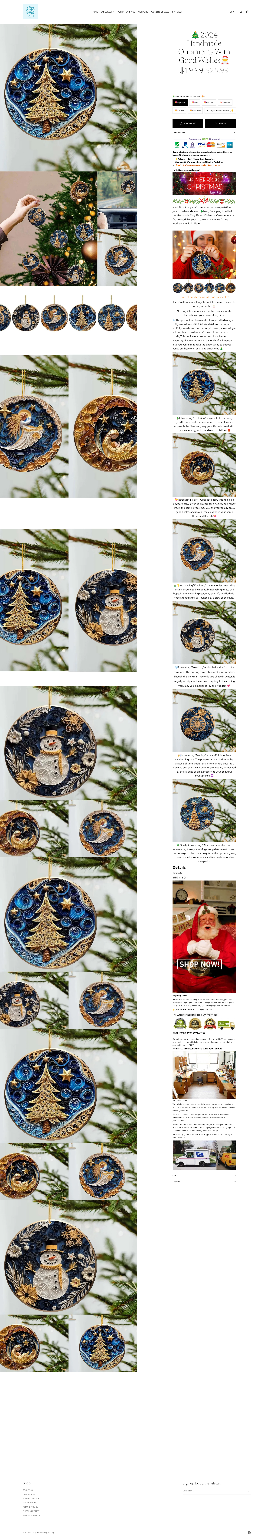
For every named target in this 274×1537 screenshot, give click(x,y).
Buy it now (220, 123)
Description (179, 132)
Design (176, 1181)
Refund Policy (30, 1507)
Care (175, 1175)
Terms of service (31, 1515)
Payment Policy (31, 1498)
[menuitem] (95, 11)
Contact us (29, 1494)
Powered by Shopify (45, 1532)
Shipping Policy (31, 1511)
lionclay (33, 1532)
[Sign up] (248, 1491)
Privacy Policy (31, 1502)
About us (28, 1490)
